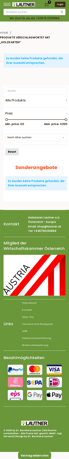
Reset (12, 152)
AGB (24, 331)
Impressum (29, 303)
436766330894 (46, 231)
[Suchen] (62, 12)
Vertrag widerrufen (34, 455)
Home (4, 33)
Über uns (28, 317)
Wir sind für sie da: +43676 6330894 (34, 18)
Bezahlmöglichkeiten (24, 357)
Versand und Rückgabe (37, 324)
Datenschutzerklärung (36, 338)
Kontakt (27, 310)
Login (60, 4)
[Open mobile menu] (7, 4)
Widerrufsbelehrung (35, 345)
